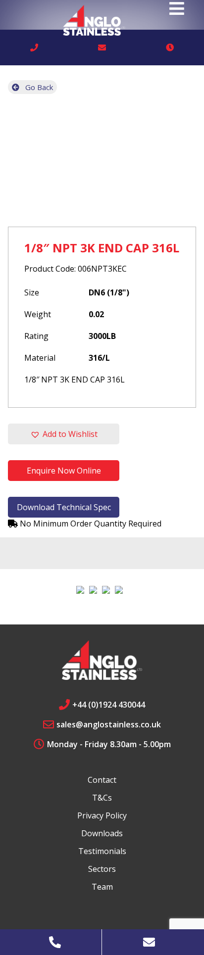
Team (102, 886)
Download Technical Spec (64, 507)
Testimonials (102, 851)
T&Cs (102, 797)
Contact (102, 779)
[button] (63, 434)
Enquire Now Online (64, 470)
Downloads (102, 833)
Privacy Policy (102, 815)
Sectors (102, 868)
